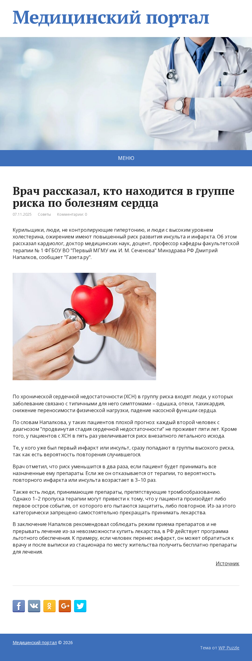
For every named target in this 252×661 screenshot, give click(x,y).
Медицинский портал (111, 17)
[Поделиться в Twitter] (80, 606)
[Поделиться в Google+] (65, 606)
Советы (44, 214)
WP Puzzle (229, 648)
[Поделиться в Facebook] (19, 606)
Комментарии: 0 (72, 214)
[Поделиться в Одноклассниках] (49, 606)
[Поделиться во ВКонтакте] (34, 606)
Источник (227, 563)
